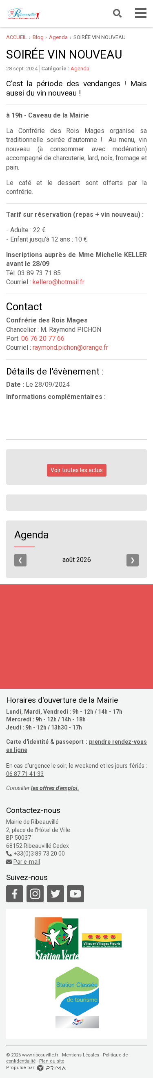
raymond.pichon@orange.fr (70, 347)
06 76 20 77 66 (42, 338)
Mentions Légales (80, 1055)
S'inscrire (102, 681)
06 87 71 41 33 (25, 774)
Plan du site (51, 1061)
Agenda (80, 68)
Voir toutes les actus (77, 470)
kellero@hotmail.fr (58, 282)
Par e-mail (26, 861)
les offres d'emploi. (55, 788)
